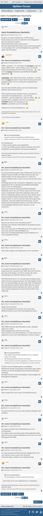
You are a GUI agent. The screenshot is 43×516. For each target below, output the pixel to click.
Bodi (5, 162)
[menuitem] (5, 2)
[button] (27, 23)
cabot (11, 512)
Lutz (7, 122)
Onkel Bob (9, 55)
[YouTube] (41, 512)
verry (5, 26)
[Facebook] (29, 512)
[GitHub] (33, 512)
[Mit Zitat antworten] (39, 28)
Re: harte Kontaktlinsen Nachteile (16, 61)
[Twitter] (37, 512)
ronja (5, 340)
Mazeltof (8, 512)
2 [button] (24, 23)
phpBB (8, 509)
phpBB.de (17, 511)
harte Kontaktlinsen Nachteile (15, 15)
